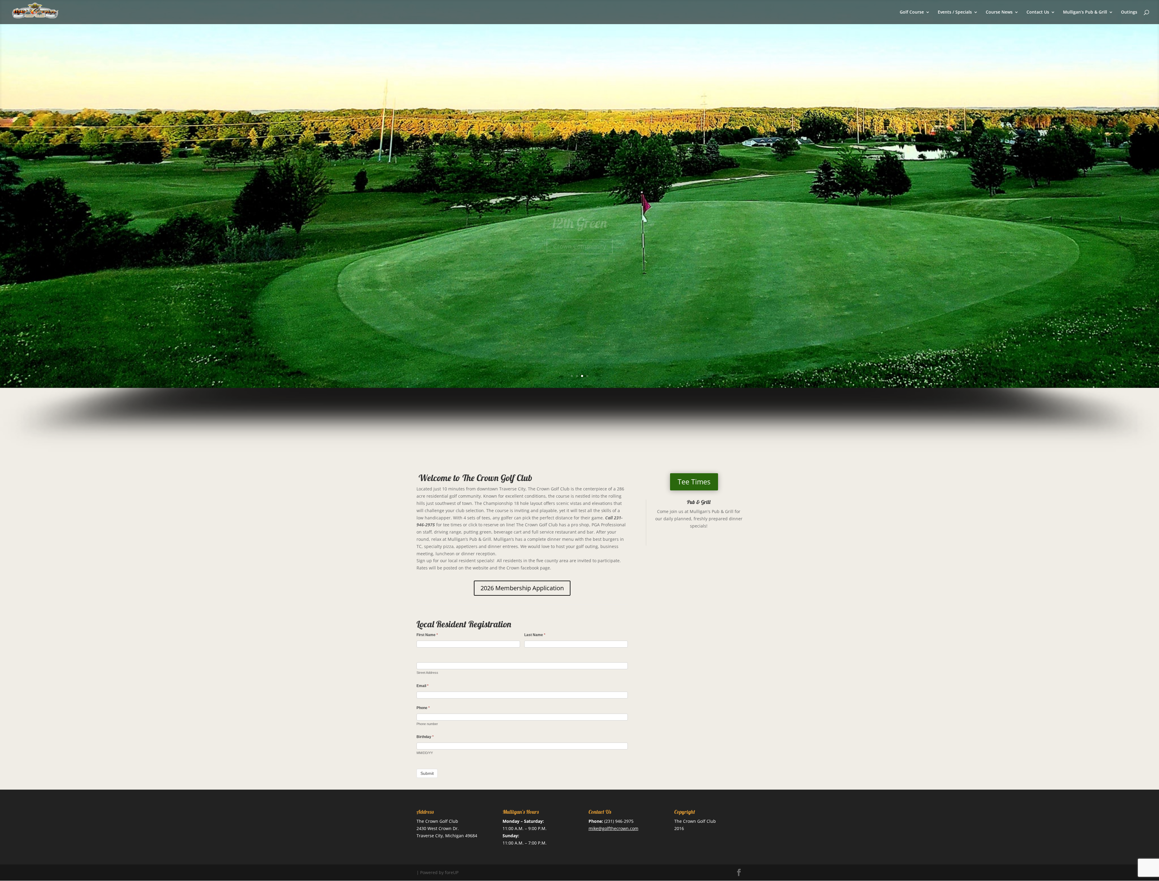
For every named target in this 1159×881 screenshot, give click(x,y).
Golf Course (912, 12)
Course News (999, 12)
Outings (1129, 12)
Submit (427, 773)
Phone (423, 708)
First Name (427, 635)
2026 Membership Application (522, 588)
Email (423, 686)
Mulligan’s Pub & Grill (1085, 12)
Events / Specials (955, 12)
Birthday (425, 737)
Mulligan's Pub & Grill (711, 511)
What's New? (579, 201)
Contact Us (1037, 12)
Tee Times (694, 481)
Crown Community (579, 224)
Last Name (534, 635)
